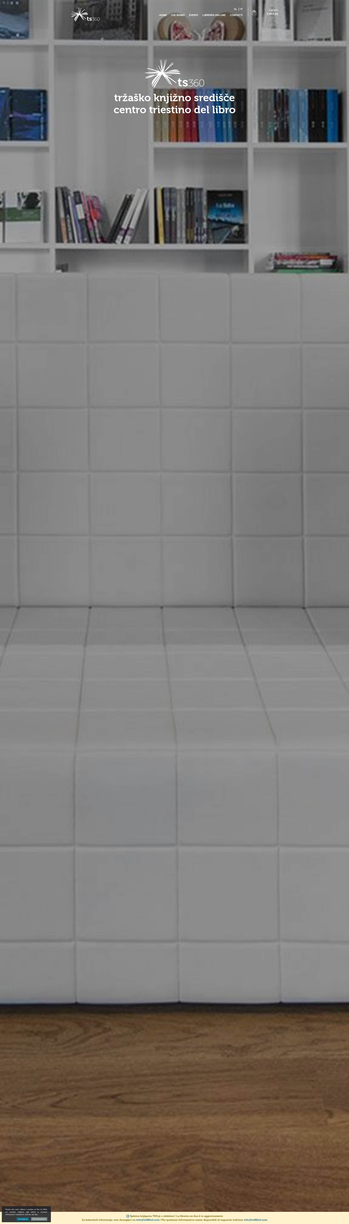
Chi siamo (178, 15)
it (241, 9)
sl (235, 9)
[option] (174, 612)
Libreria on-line (214, 15)
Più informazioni (39, 1219)
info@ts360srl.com (147, 1219)
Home (163, 15)
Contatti (236, 15)
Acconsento (23, 1219)
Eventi (193, 15)
